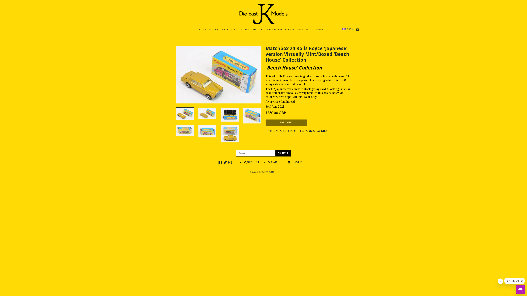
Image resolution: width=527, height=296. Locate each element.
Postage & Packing (313, 131)
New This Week (219, 30)
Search (253, 162)
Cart (275, 162)
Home (202, 30)
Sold (300, 30)
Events (289, 30)
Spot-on (257, 30)
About (310, 30)
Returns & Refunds (281, 131)
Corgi (245, 30)
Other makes (274, 30)
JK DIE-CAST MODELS (265, 172)
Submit (283, 153)
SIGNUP (296, 162)
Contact (322, 30)
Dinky (235, 30)
